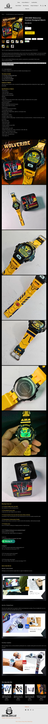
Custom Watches (25, 2)
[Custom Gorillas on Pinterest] (28, 710)
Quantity (26, 26)
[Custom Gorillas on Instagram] (30, 710)
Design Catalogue (34, 5)
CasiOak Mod (34, 2)
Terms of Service (18, 721)
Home (19, 2)
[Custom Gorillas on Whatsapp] (33, 710)
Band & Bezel (18, 5)
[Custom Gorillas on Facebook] (26, 710)
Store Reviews (26, 5)
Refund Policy (30, 721)
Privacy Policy (24, 721)
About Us (27, 8)
